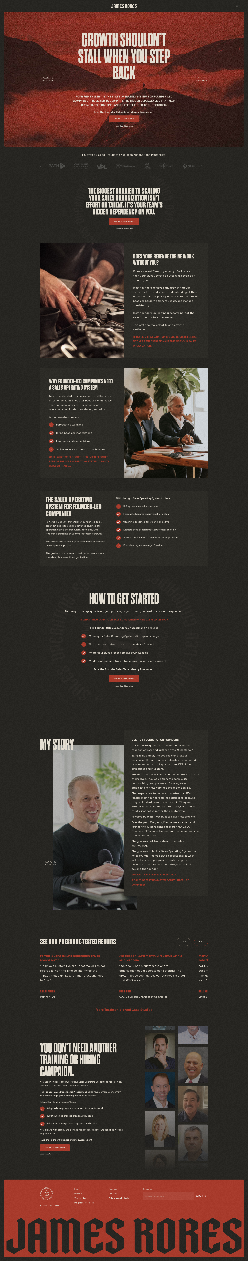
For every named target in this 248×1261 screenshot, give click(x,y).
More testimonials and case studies (124, 1010)
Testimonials (80, 1198)
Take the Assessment (124, 119)
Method (78, 1193)
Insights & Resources (84, 1203)
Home (77, 1189)
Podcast (113, 1189)
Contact (113, 1193)
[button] (237, 6)
